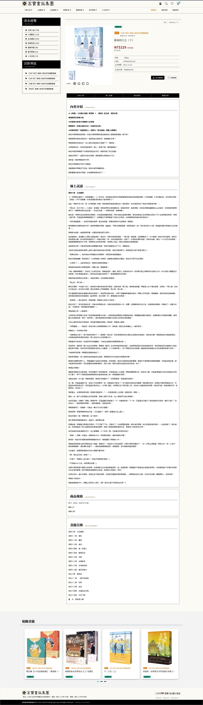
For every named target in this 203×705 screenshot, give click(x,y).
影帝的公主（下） (174, 22)
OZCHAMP (86, 702)
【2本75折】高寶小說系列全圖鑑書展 (42, 73)
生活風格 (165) (33, 39)
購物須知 (166, 698)
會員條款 (159, 698)
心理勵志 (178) (33, 34)
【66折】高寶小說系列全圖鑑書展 (40, 88)
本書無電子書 (128, 70)
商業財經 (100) (33, 43)
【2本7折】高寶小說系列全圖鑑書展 (41, 78)
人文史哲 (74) (33, 56)
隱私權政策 (174, 698)
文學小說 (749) (33, 30)
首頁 (165, 22)
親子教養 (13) (33, 52)
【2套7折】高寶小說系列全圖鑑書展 (41, 83)
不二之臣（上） (110, 671)
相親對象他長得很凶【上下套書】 (79, 671)
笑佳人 (126, 57)
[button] (98, 681)
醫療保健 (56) (33, 47)
